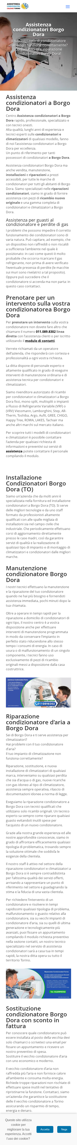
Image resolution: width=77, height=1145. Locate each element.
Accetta (44, 1129)
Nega (64, 1129)
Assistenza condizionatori (37, 116)
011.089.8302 (46, 331)
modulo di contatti (40, 341)
